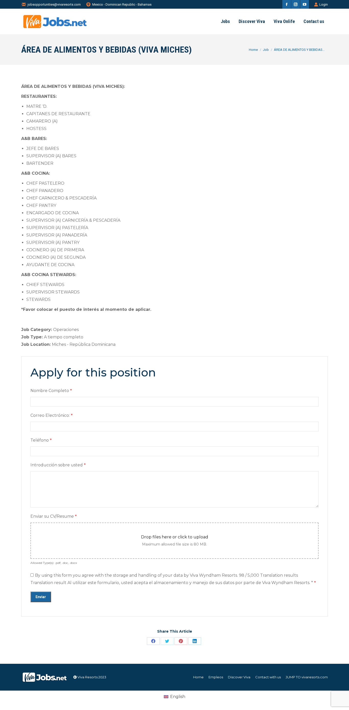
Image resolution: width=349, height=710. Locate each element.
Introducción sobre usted (58, 465)
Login (323, 4)
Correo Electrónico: (51, 415)
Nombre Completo (51, 390)
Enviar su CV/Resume (53, 516)
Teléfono (41, 440)
